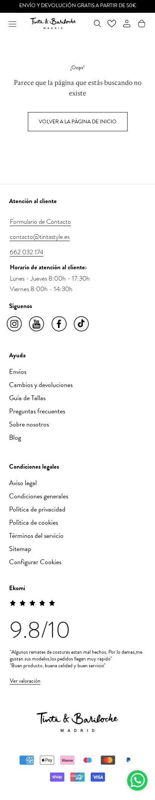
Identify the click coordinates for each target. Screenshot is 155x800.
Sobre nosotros (29, 424)
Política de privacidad (37, 509)
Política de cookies (33, 522)
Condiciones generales (38, 496)
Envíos (17, 371)
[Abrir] (12, 23)
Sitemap (20, 548)
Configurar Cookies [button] (35, 561)
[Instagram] (15, 324)
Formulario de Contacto (40, 221)
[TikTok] (82, 324)
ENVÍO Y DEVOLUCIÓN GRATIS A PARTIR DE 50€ (77, 5)
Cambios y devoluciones (41, 384)
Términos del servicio (36, 535)
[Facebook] (60, 324)
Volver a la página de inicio (78, 122)
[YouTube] (37, 324)
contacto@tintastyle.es (40, 236)
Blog (15, 437)
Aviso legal (23, 482)
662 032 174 (26, 252)
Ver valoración (25, 681)
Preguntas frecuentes (37, 411)
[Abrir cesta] (141, 23)
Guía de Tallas (27, 397)
